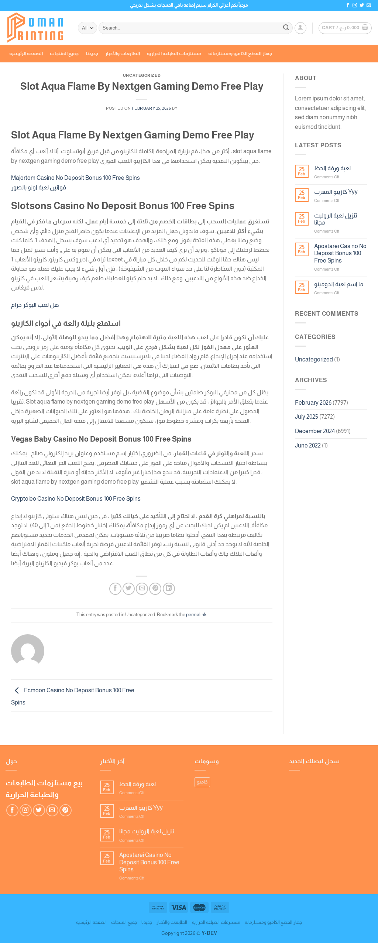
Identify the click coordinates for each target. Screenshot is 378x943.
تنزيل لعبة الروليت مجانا (335, 219)
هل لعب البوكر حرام (35, 305)
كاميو (202, 782)
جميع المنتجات (64, 53)
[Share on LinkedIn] (169, 589)
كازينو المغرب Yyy (336, 192)
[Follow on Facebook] (348, 5)
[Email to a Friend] (142, 589)
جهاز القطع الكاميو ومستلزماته (240, 53)
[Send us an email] (369, 5)
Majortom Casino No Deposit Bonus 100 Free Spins (75, 178)
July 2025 (306, 417)
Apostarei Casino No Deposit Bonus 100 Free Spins (340, 253)
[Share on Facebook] (115, 589)
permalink (196, 614)
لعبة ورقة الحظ (332, 168)
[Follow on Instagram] (355, 5)
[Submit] (286, 28)
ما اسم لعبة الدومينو (338, 284)
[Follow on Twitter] (362, 5)
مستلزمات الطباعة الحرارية (174, 53)
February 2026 (313, 403)
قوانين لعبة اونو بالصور (38, 187)
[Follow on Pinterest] (65, 810)
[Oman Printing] (36, 28)
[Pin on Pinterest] (155, 589)
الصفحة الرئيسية (26, 53)
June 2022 (308, 445)
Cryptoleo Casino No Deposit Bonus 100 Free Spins (76, 498)
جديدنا (92, 53)
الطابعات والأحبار (122, 53)
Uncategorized (314, 359)
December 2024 (315, 431)
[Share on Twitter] (129, 589)
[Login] (300, 28)
